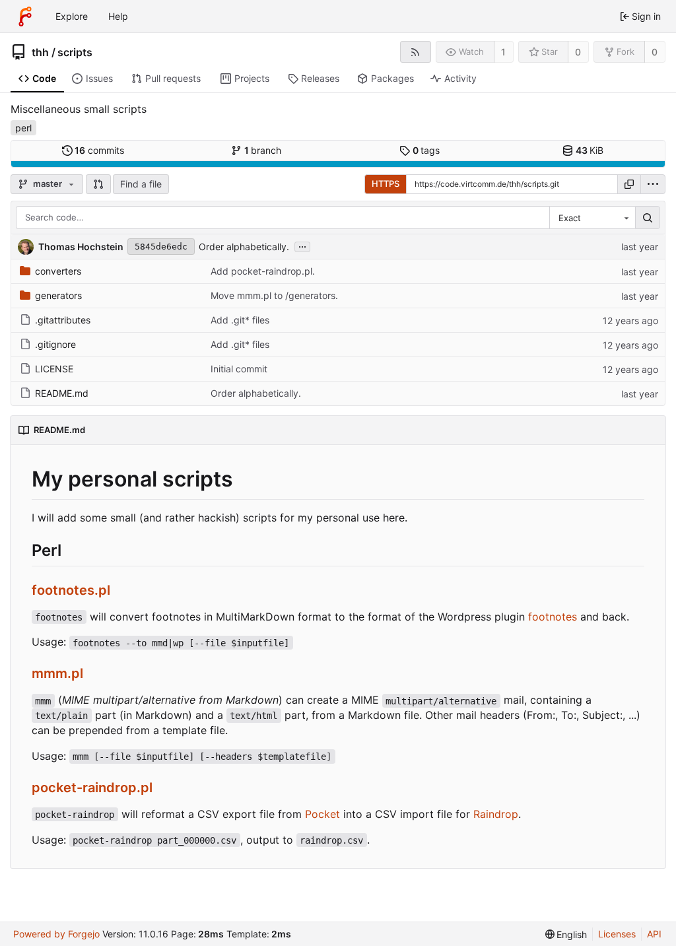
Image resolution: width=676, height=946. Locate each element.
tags (426, 150)
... (302, 246)
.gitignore (55, 344)
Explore (71, 16)
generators (58, 295)
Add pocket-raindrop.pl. (263, 271)
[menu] (652, 184)
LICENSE (54, 368)
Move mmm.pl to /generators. (274, 295)
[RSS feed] (415, 52)
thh (40, 52)
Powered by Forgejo (56, 933)
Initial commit (239, 368)
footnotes (552, 616)
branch (263, 150)
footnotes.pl (71, 590)
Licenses (617, 933)
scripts (74, 52)
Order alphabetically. (244, 246)
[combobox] (592, 218)
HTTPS (385, 183)
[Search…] (647, 218)
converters (58, 271)
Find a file (141, 183)
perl (23, 127)
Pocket (322, 814)
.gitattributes (62, 319)
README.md (61, 393)
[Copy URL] (629, 184)
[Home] (25, 16)
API (654, 933)
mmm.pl (57, 673)
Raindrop (495, 814)
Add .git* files (240, 319)
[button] (98, 184)
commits (99, 150)
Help (118, 16)
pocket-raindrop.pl (92, 787)
